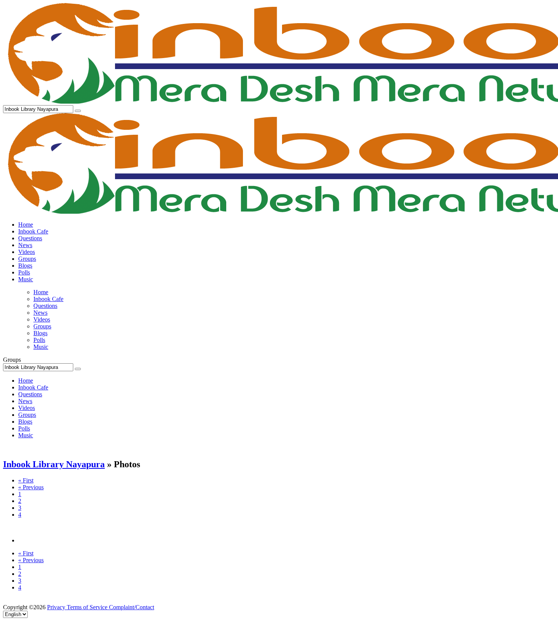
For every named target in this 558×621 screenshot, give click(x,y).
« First (25, 480)
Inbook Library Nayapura (54, 464)
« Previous (31, 487)
